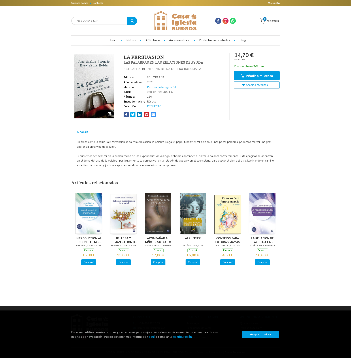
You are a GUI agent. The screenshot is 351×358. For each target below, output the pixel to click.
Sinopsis (82, 132)
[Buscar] (132, 21)
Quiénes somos (79, 3)
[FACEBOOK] (218, 21)
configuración (182, 337)
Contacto (98, 3)
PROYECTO (154, 106)
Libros (130, 40)
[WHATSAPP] (233, 21)
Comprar (89, 262)
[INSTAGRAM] (225, 21)
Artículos (152, 40)
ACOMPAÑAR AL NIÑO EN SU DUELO (158, 240)
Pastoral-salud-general (161, 87)
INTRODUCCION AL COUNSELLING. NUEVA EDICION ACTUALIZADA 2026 (88, 240)
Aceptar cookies (260, 334)
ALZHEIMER (193, 238)
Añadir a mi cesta (259, 76)
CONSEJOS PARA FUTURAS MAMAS (227, 240)
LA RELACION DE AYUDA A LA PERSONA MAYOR (262, 240)
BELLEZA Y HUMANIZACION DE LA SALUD (123, 240)
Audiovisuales (178, 40)
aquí (152, 337)
